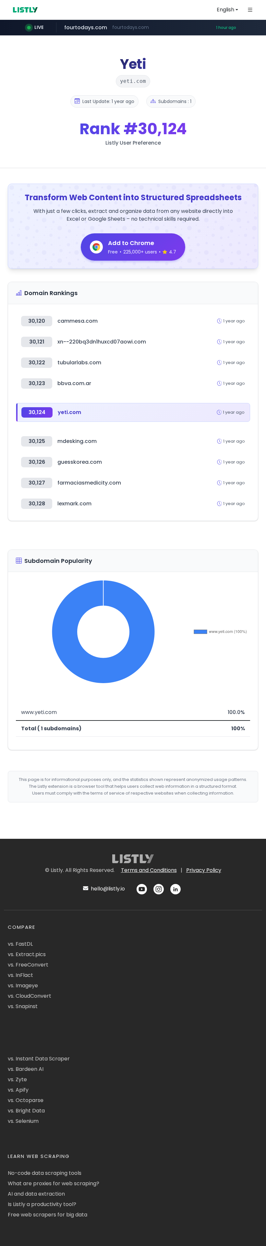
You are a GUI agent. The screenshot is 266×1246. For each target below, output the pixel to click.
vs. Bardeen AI (25, 1069)
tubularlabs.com (79, 362)
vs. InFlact (20, 975)
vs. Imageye (23, 985)
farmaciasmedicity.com (89, 483)
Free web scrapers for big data (47, 1214)
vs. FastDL (20, 944)
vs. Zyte (17, 1079)
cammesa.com (77, 321)
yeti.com (69, 412)
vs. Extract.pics (27, 954)
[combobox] (227, 10)
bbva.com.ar (74, 383)
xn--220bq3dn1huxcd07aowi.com (101, 341)
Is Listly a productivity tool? (42, 1204)
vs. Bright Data (26, 1110)
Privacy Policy (203, 870)
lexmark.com (74, 503)
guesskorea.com (79, 462)
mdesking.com (77, 441)
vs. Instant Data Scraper (39, 1058)
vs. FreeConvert (28, 964)
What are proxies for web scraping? (53, 1183)
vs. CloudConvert (29, 996)
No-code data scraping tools (44, 1173)
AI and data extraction (36, 1194)
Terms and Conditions (149, 870)
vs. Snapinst (23, 1006)
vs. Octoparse (25, 1100)
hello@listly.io (107, 888)
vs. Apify (18, 1090)
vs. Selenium (23, 1121)
